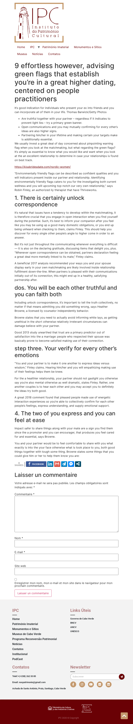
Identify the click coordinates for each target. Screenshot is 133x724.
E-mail (20, 552)
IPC (32, 47)
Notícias (37, 54)
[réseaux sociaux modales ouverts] (78, 463)
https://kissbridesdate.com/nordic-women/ (43, 167)
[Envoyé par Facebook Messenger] (71, 463)
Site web (20, 565)
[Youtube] (91, 684)
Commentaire (24, 494)
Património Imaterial (55, 47)
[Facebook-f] (73, 684)
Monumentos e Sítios (87, 47)
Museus (22, 54)
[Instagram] (82, 684)
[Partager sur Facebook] (36, 463)
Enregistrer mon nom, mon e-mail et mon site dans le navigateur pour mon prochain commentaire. (63, 584)
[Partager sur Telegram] (64, 463)
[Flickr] (100, 684)
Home (21, 47)
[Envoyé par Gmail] (57, 463)
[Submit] (122, 677)
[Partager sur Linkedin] (50, 463)
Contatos (54, 54)
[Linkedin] (109, 684)
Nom (19, 538)
